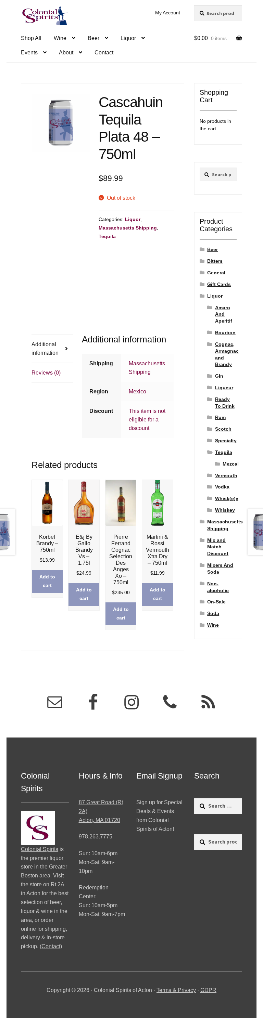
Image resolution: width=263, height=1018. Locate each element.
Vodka (222, 487)
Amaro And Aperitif (223, 314)
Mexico (137, 391)
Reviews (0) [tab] (46, 373)
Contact (104, 52)
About (66, 52)
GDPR (208, 990)
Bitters (215, 261)
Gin (219, 376)
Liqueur (224, 387)
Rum (220, 417)
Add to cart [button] (47, 581)
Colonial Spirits (39, 849)
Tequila (107, 236)
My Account (167, 12)
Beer (93, 38)
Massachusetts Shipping (128, 228)
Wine (60, 38)
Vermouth (226, 475)
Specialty (226, 440)
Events (29, 52)
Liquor (128, 38)
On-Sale (216, 601)
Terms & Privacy (176, 990)
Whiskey (225, 510)
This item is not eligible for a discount (147, 419)
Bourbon (225, 332)
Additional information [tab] (45, 348)
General (216, 272)
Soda (213, 613)
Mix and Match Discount (217, 547)
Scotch (223, 429)
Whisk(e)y (226, 498)
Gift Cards (219, 284)
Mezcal (231, 464)
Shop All (31, 38)
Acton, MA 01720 (99, 820)
